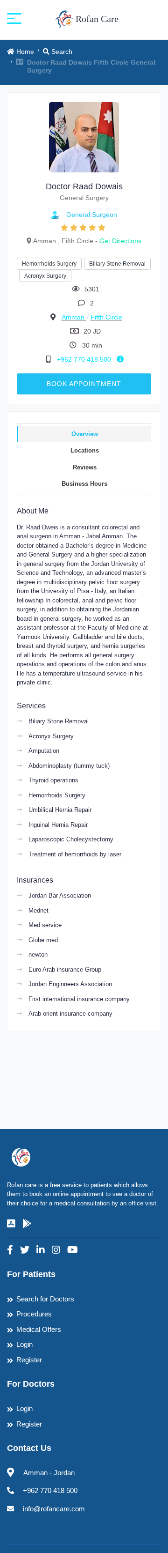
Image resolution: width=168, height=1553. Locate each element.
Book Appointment (84, 383)
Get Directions (120, 241)
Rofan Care (96, 19)
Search (60, 51)
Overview (84, 434)
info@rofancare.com (54, 1509)
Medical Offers (38, 1329)
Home (24, 51)
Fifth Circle (106, 317)
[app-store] (11, 1223)
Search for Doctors (45, 1299)
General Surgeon (91, 214)
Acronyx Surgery (45, 276)
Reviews (85, 467)
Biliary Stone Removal (117, 263)
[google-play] (27, 1223)
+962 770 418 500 (85, 359)
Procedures (34, 1314)
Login (24, 1344)
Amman (74, 317)
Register (29, 1360)
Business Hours (84, 483)
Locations (84, 450)
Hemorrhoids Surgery (49, 263)
